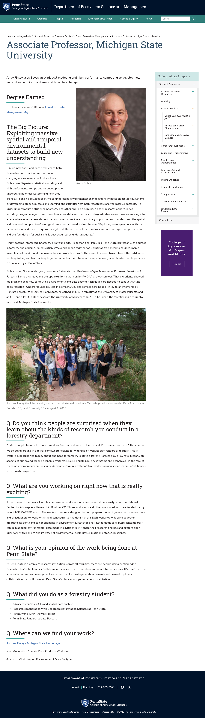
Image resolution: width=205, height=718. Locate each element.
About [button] (148, 18)
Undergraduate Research (169, 210)
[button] (194, 84)
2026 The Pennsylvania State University (136, 712)
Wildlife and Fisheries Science (177, 137)
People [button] (59, 18)
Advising (165, 101)
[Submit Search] (193, 18)
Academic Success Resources (171, 93)
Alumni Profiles (65, 36)
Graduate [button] (42, 18)
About (75, 687)
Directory (88, 687)
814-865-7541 (106, 688)
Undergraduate (24, 36)
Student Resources (44, 36)
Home (9, 36)
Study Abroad (168, 194)
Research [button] (75, 18)
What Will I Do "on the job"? (177, 117)
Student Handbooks (172, 187)
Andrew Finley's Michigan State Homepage (33, 643)
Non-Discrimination (90, 712)
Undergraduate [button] (21, 18)
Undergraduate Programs (174, 76)
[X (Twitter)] (129, 687)
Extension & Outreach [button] (100, 18)
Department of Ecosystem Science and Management (101, 6)
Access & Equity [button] (129, 18)
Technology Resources (173, 201)
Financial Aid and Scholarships (170, 171)
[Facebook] (122, 687)
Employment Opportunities (168, 162)
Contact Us (165, 220)
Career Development (173, 145)
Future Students (170, 179)
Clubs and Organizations (174, 153)
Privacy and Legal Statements (65, 712)
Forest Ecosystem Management (92, 36)
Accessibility (108, 712)
